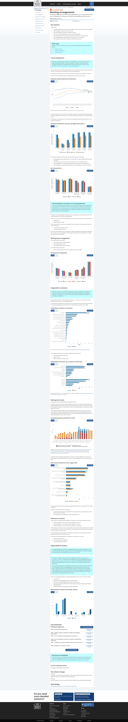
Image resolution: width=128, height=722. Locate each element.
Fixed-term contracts (39, 23)
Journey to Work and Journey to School (68, 449)
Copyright (51, 720)
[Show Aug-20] (69, 197)
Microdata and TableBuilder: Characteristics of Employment (77, 659)
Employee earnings (58, 49)
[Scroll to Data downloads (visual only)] (62, 625)
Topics (51, 707)
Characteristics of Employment (65, 45)
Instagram (84, 711)
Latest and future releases (54, 705)
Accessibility (79, 720)
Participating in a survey (69, 4)
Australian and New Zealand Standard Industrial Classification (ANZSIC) (78, 349)
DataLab (53, 658)
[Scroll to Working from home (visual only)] (65, 400)
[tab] (52, 81)
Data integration (53, 714)
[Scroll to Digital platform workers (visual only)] (68, 545)
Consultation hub (66, 711)
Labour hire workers (58, 52)
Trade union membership (59, 50)
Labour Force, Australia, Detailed (78, 110)
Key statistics (37, 12)
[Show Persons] (77, 108)
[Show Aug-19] (69, 282)
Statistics (52, 4)
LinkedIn (84, 714)
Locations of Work (57, 450)
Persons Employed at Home (84, 449)
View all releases (75, 21)
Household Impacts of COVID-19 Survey (58, 453)
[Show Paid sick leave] (63, 153)
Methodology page (63, 294)
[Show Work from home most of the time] (63, 447)
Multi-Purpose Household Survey (64, 208)
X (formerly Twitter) (86, 713)
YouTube (84, 716)
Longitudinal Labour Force (72, 658)
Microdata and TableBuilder (55, 711)
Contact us (65, 713)
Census (59, 4)
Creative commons (40, 720)
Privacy (70, 720)
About (79, 4)
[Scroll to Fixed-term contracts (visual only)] (65, 518)
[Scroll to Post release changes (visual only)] (66, 672)
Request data (52, 716)
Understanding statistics (54, 717)
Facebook (84, 710)
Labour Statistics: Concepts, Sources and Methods (69, 65)
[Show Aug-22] (74, 197)
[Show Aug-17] (65, 282)
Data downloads (38, 27)
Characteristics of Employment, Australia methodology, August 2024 (63, 686)
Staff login (89, 720)
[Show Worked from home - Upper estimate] (80, 447)
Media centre (65, 708)
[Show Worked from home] (76, 446)
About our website (66, 705)
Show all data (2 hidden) (71, 650)
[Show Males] (66, 108)
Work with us (65, 707)
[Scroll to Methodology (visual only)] (60, 684)
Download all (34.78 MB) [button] (87, 627)
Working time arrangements (40, 16)
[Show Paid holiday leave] (71, 153)
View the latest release (57, 10)
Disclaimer (61, 720)
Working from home (39, 21)
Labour (43, 7)
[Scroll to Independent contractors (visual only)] (68, 288)
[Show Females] (71, 108)
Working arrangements (63, 7)
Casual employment (39, 14)
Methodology (37, 32)
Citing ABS (65, 710)
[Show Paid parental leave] (80, 153)
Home (35, 7)
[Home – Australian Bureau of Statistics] (37, 706)
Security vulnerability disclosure (69, 714)
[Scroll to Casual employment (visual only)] (65, 58)
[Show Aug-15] (60, 282)
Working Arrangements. (75, 552)
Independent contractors (40, 19)
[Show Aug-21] (74, 282)
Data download (90, 9)
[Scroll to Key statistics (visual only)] (60, 25)
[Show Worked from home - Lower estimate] (63, 446)
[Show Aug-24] (79, 197)
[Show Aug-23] (79, 282)
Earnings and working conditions (51, 7)
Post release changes (39, 30)
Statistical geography (54, 710)
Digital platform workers (39, 25)
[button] (92, 4)
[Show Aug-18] (65, 197)
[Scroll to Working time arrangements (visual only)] (71, 238)
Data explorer (52, 713)
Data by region (52, 708)
